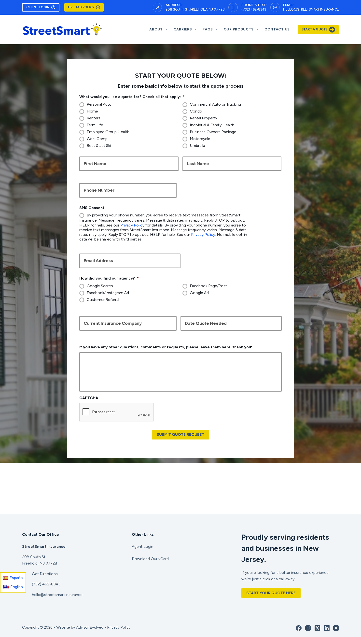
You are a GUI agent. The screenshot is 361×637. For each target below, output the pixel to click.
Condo (196, 111)
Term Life (95, 125)
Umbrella (197, 145)
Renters (93, 118)
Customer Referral (103, 299)
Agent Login (142, 546)
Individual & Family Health (212, 125)
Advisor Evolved (89, 627)
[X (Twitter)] (317, 628)
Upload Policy (81, 7)
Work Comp (97, 138)
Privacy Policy (132, 225)
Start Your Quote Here (271, 593)
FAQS (208, 29)
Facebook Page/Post (208, 285)
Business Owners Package (213, 131)
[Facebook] (299, 628)
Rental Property (203, 118)
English (16, 586)
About (156, 29)
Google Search (100, 285)
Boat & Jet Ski (99, 145)
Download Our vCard (150, 558)
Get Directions (45, 573)
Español (17, 577)
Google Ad (199, 292)
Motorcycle (200, 138)
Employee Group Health (108, 131)
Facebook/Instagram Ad (108, 292)
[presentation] (116, 412)
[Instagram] (308, 628)
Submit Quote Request (180, 434)
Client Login (38, 7)
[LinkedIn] (327, 628)
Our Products (239, 29)
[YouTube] (336, 628)
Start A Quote (315, 29)
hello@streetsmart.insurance (311, 9)
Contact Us (277, 29)
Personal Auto (99, 104)
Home (92, 111)
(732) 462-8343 (253, 9)
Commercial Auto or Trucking (215, 104)
